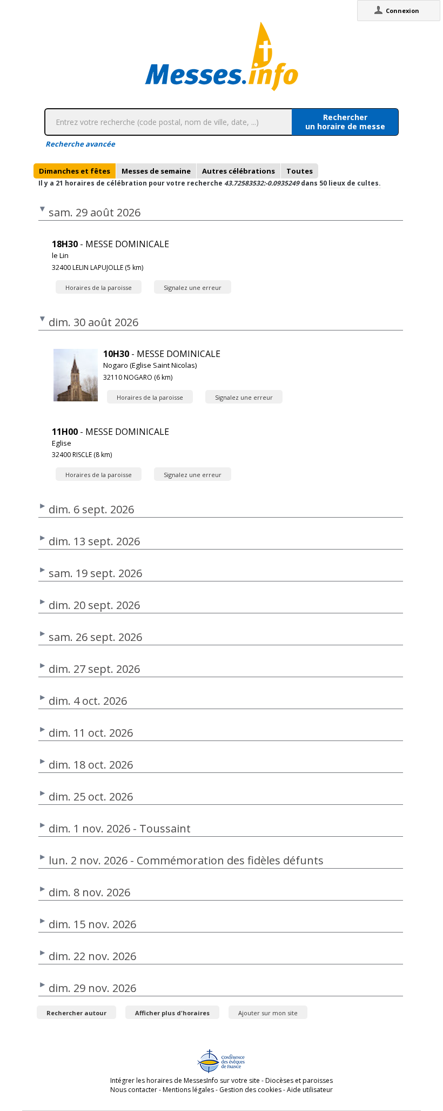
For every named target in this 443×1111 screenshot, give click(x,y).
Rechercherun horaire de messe (345, 121)
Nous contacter (133, 1089)
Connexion (402, 10)
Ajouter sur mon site (268, 1013)
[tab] (74, 170)
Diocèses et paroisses (299, 1080)
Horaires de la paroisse (98, 287)
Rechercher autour (76, 1013)
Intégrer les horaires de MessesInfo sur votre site (185, 1080)
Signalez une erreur (193, 287)
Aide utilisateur (310, 1089)
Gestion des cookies (250, 1089)
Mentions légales (188, 1089)
